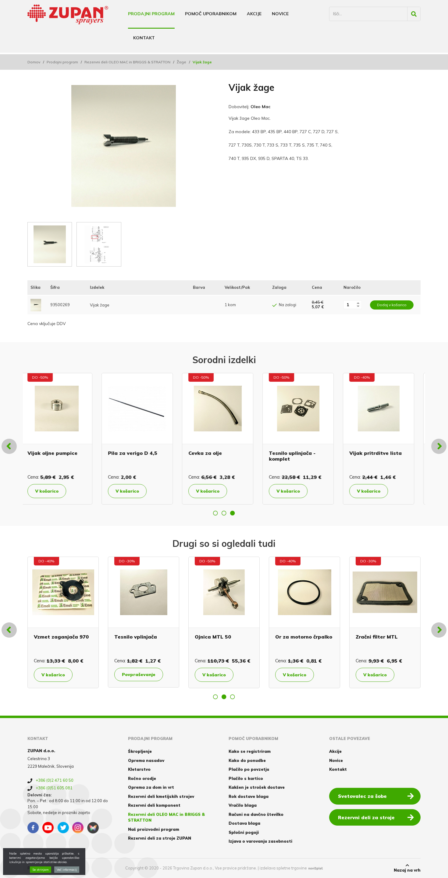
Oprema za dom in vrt (151, 787)
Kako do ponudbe (247, 760)
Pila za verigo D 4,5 (58, 453)
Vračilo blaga (243, 805)
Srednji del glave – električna (112, 640)
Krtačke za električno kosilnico (357, 640)
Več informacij (67, 870)
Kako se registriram (250, 751)
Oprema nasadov (146, 760)
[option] (63, 438)
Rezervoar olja (374, 453)
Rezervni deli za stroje (366, 817)
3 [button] (232, 513)
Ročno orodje (142, 778)
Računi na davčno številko (256, 814)
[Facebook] (33, 828)
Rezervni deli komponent (154, 805)
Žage (181, 62)
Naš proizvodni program (153, 829)
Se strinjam (40, 870)
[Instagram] (78, 828)
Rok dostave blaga (248, 796)
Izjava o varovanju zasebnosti (260, 841)
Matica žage (266, 637)
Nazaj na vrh (407, 870)
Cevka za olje (131, 453)
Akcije (254, 13)
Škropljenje (140, 751)
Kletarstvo (139, 769)
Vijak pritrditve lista (301, 453)
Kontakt (144, 38)
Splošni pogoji (244, 832)
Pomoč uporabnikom (210, 13)
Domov (33, 62)
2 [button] (224, 513)
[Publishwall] (93, 828)
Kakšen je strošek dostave (257, 787)
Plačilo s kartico (246, 778)
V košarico (53, 491)
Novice (280, 13)
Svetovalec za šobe (362, 796)
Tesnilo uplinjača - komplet (218, 456)
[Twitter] (63, 828)
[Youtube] (48, 828)
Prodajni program (151, 13)
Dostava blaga (244, 823)
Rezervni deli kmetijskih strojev (161, 796)
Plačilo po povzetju (249, 769)
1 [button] (215, 513)
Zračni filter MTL (30, 637)
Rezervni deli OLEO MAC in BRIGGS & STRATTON (127, 62)
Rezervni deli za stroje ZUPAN (159, 838)
